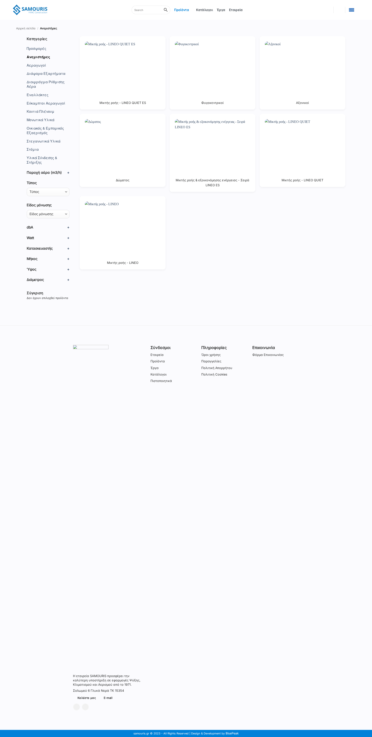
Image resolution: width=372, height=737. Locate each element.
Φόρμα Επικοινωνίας (268, 355)
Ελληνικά (354, 10)
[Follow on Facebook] (76, 706)
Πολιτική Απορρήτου (216, 368)
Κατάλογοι (204, 10)
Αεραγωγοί (36, 65)
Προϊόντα (181, 10)
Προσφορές (36, 48)
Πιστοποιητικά (161, 381)
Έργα (221, 10)
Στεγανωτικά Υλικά (43, 141)
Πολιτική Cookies (214, 374)
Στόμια (33, 149)
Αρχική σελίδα (26, 28)
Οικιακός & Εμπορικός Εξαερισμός (45, 130)
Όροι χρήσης (211, 355)
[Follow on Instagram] (85, 706)
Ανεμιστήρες (38, 57)
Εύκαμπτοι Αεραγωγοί (46, 103)
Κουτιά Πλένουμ (40, 111)
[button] (328, 10)
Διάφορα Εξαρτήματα (46, 73)
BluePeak (232, 733)
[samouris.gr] (30, 10)
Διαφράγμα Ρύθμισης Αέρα (46, 84)
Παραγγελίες (211, 361)
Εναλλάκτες (37, 95)
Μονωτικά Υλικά (40, 120)
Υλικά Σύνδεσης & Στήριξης (42, 160)
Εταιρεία (236, 10)
